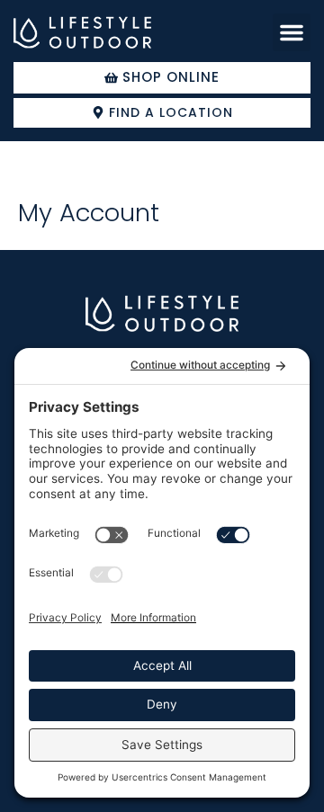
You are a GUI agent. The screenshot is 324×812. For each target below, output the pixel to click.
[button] (291, 32)
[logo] (82, 32)
